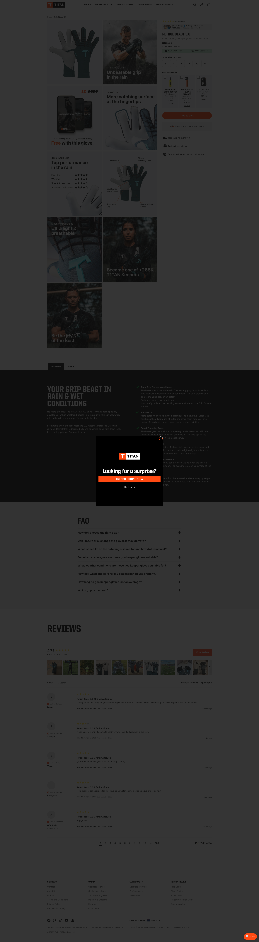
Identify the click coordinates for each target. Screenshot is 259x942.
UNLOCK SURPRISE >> (129, 479)
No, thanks (129, 487)
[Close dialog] (160, 438)
